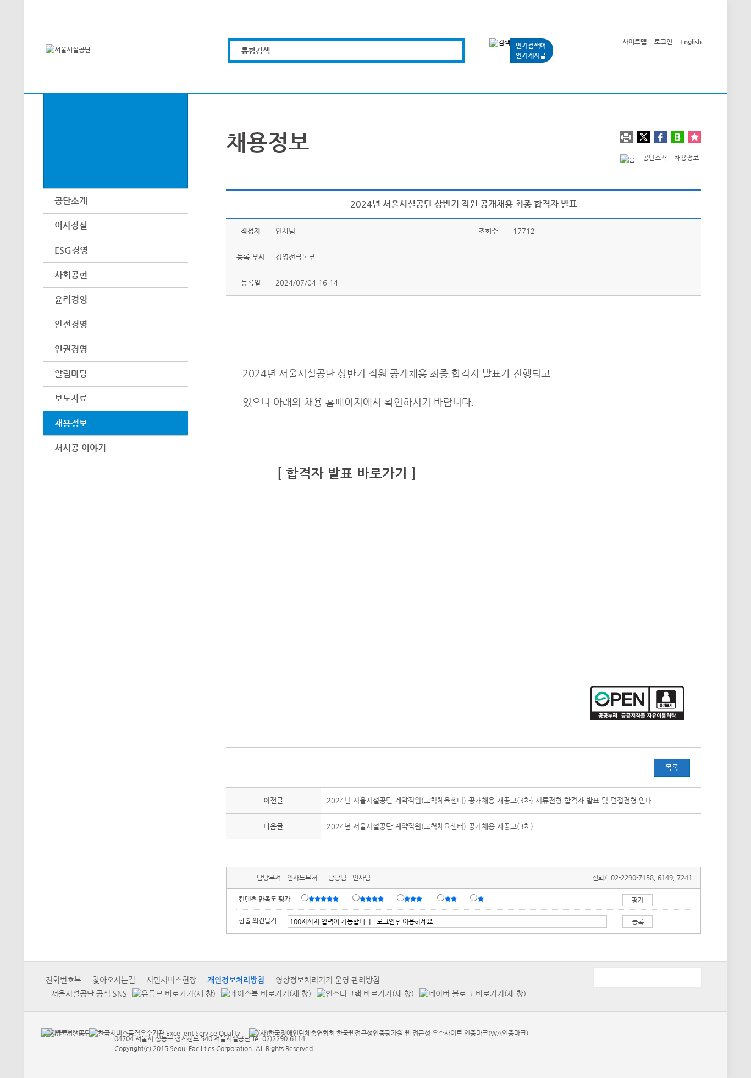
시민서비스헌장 (171, 979)
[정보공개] (682, 78)
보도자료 (70, 398)
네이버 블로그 (677, 137)
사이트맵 (634, 42)
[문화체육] (309, 78)
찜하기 (694, 137)
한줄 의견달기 (258, 920)
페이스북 (660, 137)
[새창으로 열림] (171, 993)
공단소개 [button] (70, 201)
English (691, 42)
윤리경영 (70, 299)
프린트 (626, 137)
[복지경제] (247, 78)
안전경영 (70, 324)
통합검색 (255, 50)
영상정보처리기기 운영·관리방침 (327, 979)
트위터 (643, 137)
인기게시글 (531, 55)
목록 (671, 767)
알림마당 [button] (70, 373)
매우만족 (324, 898)
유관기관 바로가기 (646, 977)
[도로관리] (371, 78)
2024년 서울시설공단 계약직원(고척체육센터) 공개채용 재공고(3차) (430, 826)
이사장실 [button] (70, 225)
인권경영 (70, 349)
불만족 (451, 898)
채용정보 (70, 423)
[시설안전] (433, 78)
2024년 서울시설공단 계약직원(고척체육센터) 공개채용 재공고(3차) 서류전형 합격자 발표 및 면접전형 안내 (489, 800)
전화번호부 (63, 979)
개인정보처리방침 (235, 979)
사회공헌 (70, 275)
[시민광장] (558, 78)
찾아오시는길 (113, 979)
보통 (415, 898)
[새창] (60, 1032)
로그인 (663, 42)
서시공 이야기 (80, 448)
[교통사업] (496, 78)
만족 (373, 898)
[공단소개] (620, 78)
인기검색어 (531, 45)
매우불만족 (481, 898)
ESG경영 (71, 250)
